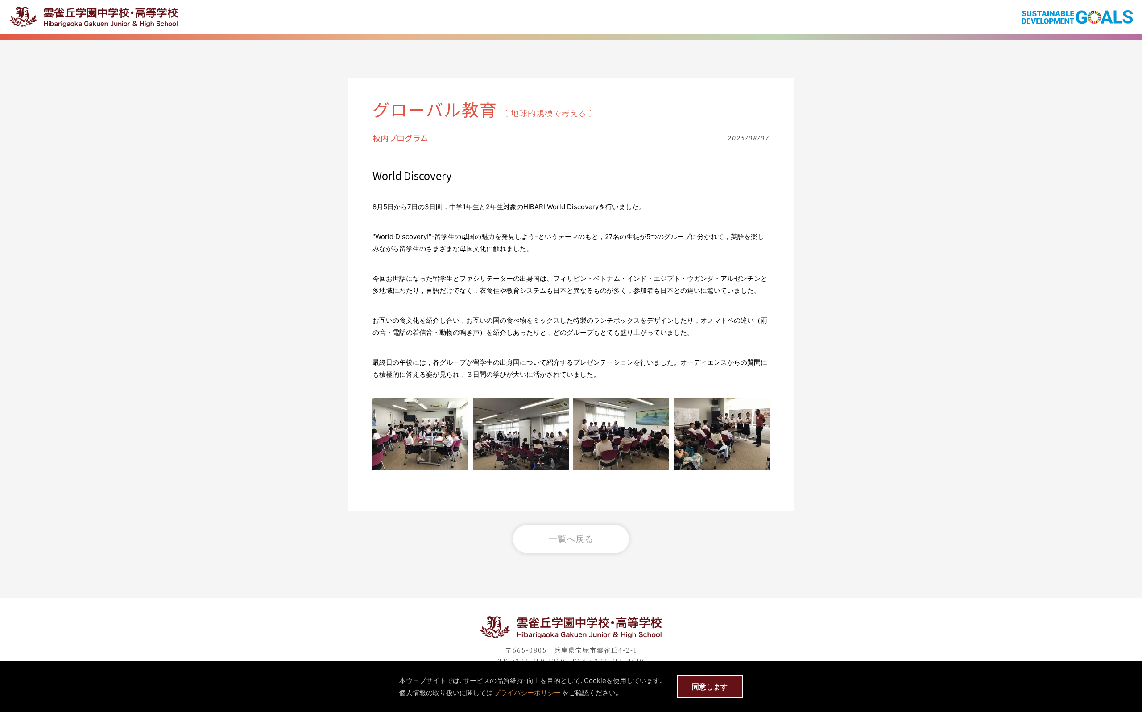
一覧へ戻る (571, 539)
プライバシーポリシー (527, 692)
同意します (710, 686)
